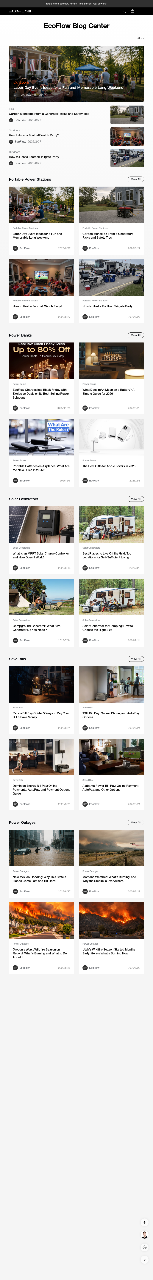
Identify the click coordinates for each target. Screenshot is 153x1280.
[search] (124, 11)
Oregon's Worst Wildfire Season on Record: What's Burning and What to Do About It (40, 953)
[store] (132, 11)
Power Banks (19, 384)
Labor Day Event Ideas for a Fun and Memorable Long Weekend (68, 87)
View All (135, 179)
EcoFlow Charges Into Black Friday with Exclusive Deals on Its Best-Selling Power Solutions (41, 393)
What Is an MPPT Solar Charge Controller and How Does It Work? (41, 555)
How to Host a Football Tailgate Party (34, 157)
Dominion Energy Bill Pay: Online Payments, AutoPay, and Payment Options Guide (41, 789)
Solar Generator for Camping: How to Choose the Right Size (107, 628)
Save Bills (18, 707)
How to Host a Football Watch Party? (34, 135)
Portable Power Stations (25, 228)
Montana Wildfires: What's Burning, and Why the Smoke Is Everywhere (109, 879)
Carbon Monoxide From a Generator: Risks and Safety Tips (49, 114)
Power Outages (21, 871)
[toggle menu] (140, 11)
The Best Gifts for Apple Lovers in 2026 (108, 466)
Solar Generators (21, 548)
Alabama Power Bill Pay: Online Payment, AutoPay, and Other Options (110, 787)
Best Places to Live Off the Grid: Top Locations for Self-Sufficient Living (106, 555)
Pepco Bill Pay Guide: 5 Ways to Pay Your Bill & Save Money (41, 715)
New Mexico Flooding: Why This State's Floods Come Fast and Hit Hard (39, 879)
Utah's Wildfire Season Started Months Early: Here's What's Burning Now (108, 951)
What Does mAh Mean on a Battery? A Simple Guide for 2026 (108, 391)
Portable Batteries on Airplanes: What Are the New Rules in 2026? (41, 468)
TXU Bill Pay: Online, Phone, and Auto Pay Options (111, 715)
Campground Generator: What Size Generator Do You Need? (36, 628)
